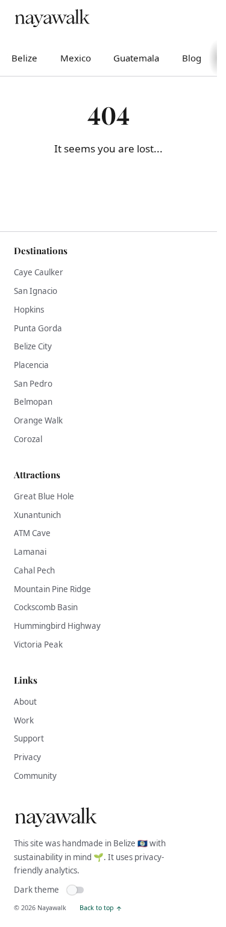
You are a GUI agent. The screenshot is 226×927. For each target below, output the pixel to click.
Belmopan (33, 401)
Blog (191, 58)
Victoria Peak (38, 644)
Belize (24, 58)
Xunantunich (37, 515)
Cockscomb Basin (46, 607)
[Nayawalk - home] (52, 18)
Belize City (33, 346)
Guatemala (136, 58)
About (25, 701)
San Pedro (33, 383)
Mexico (75, 58)
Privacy (27, 757)
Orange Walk (38, 420)
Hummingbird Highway (57, 625)
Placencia (31, 365)
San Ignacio (35, 291)
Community (35, 775)
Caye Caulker (38, 272)
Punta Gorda (38, 328)
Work (24, 720)
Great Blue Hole (44, 496)
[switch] (21, 890)
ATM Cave (32, 533)
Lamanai (30, 551)
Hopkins (29, 309)
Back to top (97, 908)
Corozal (28, 439)
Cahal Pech (34, 570)
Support (29, 738)
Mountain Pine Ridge (52, 589)
